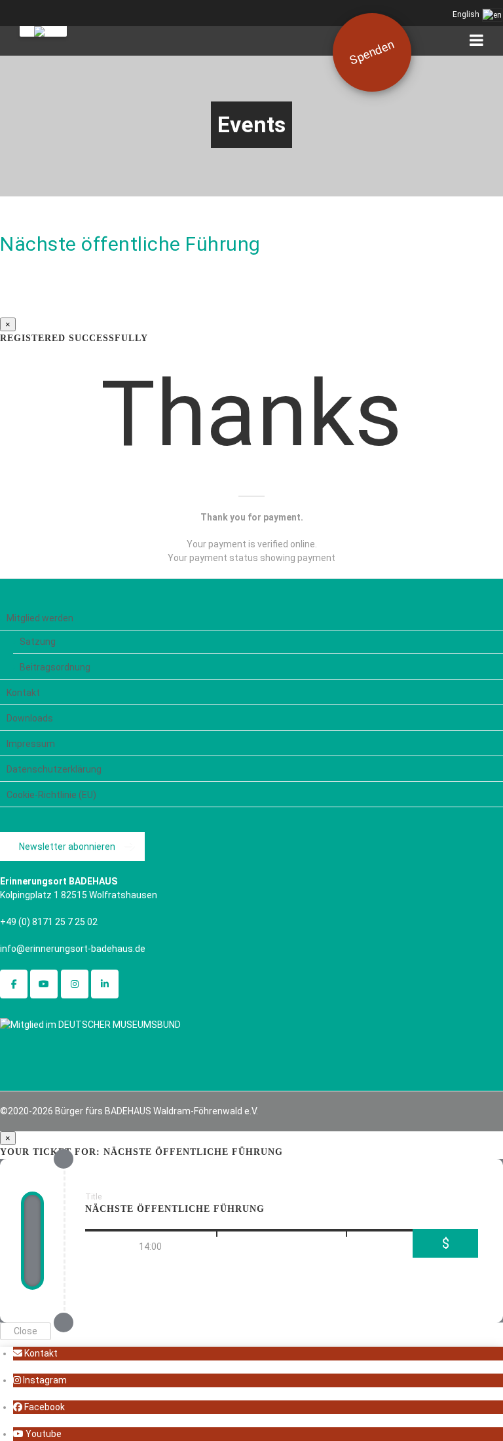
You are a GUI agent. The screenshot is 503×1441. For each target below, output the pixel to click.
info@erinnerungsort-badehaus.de (72, 948)
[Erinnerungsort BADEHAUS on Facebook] (14, 984)
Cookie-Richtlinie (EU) (51, 795)
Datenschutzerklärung (54, 769)
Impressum (31, 744)
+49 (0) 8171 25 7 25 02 (49, 922)
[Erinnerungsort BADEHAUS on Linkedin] (105, 984)
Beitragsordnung (55, 667)
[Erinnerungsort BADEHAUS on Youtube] (44, 984)
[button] (35, 1353)
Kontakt (23, 692)
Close (25, 1331)
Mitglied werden (40, 618)
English (467, 14)
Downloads (30, 718)
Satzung (38, 641)
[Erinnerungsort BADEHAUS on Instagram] (74, 984)
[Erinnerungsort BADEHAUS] (43, 31)
